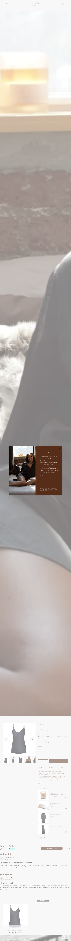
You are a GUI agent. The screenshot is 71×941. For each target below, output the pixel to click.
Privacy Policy (49, 489)
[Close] (59, 448)
